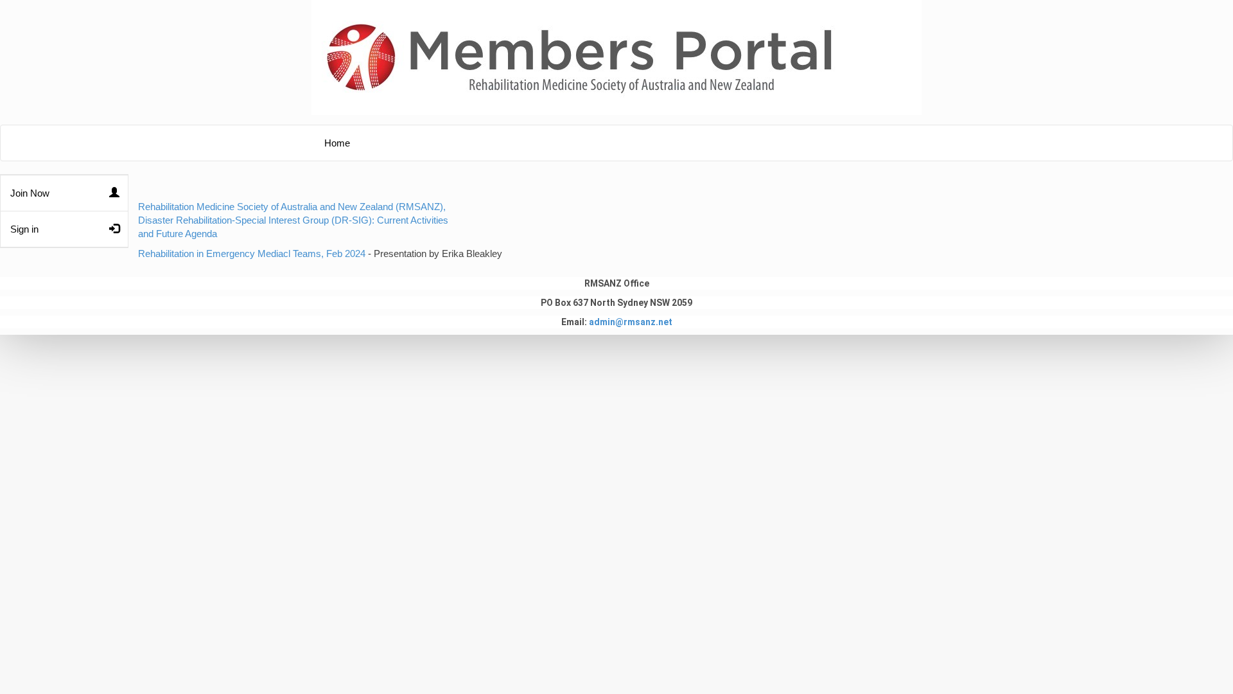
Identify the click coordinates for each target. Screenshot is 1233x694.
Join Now (29, 193)
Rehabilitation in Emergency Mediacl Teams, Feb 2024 (251, 254)
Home (337, 143)
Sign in (24, 229)
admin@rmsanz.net (630, 322)
